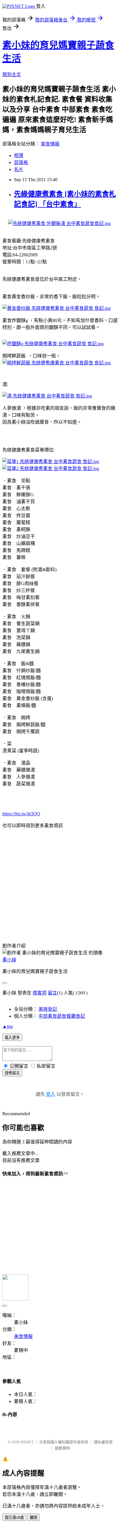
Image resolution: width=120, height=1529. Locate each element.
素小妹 (9, 959)
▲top (7, 1026)
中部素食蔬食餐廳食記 (61, 1016)
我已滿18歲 (14, 1517)
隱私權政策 (103, 1442)
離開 (33, 1517)
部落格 (21, 162)
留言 (52, 992)
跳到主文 (11, 74)
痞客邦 (40, 992)
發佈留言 (12, 1073)
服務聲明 (62, 1448)
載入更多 (12, 1037)
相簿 (18, 155)
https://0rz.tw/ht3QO (21, 813)
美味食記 (47, 1009)
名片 (18, 169)
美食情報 (50, 143)
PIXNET (26, 1442)
